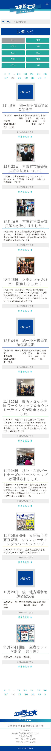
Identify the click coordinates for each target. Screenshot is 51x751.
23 (25, 74)
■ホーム (7, 21)
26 (45, 74)
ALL (13, 40)
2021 (13, 59)
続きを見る (25, 136)
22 (18, 74)
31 (33, 78)
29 (19, 78)
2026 (37, 40)
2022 (37, 53)
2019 (13, 65)
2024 (37, 46)
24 (32, 74)
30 (26, 78)
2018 (37, 65)
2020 (37, 59)
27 (6, 78)
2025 (13, 46)
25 (38, 74)
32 (39, 78)
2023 (13, 53)
